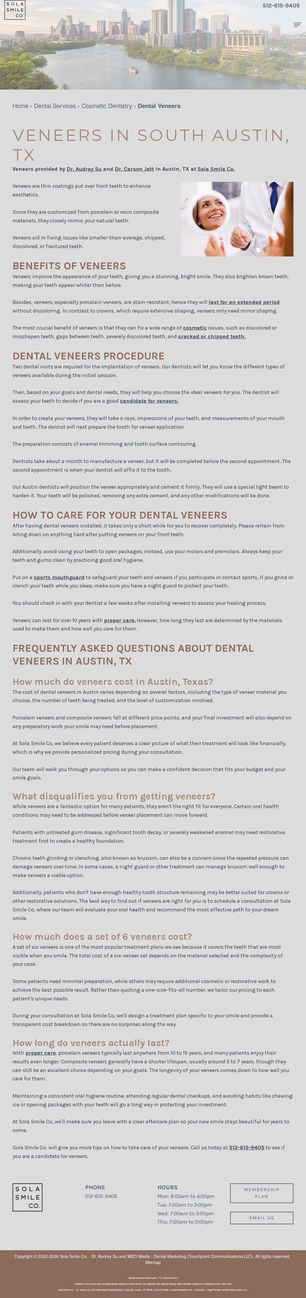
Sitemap (153, 1262)
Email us (261, 1218)
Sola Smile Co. (216, 169)
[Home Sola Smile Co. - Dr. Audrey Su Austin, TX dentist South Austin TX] (14, 10)
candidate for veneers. (149, 401)
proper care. (120, 620)
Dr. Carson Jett (134, 169)
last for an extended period (244, 302)
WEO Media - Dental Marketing (156, 1256)
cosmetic (195, 327)
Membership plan (262, 1193)
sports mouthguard (59, 577)
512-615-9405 (246, 1147)
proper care (40, 1053)
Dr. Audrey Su (85, 169)
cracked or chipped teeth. (211, 336)
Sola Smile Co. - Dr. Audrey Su (89, 1256)
